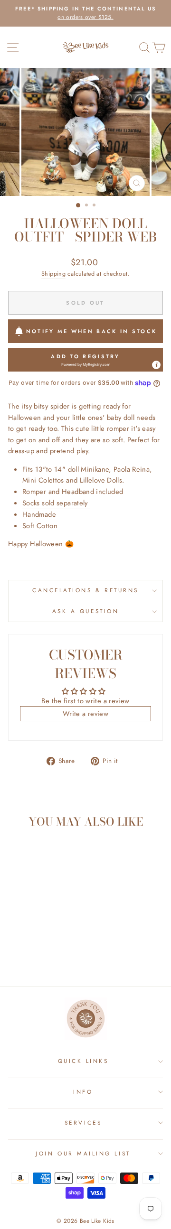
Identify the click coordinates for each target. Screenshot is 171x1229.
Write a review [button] (85, 713)
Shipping (53, 274)
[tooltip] (156, 365)
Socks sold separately (56, 503)
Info (83, 1092)
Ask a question (85, 611)
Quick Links (83, 1061)
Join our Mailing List (83, 1153)
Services (83, 1122)
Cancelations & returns (85, 590)
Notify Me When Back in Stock (91, 331)
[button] (85, 360)
